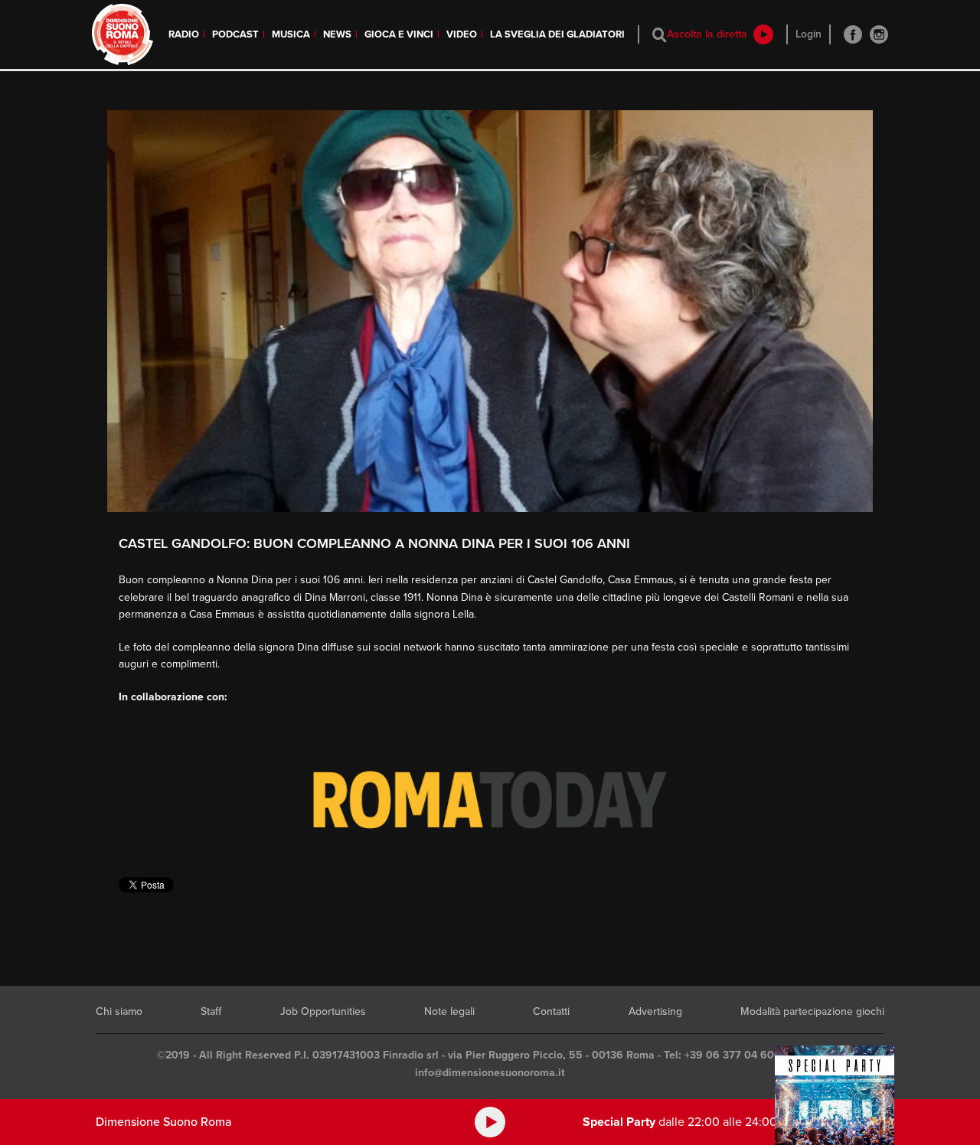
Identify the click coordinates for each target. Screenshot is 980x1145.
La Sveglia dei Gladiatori (557, 34)
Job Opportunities (323, 1011)
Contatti (551, 1011)
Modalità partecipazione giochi (812, 1011)
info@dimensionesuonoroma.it (490, 1072)
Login (808, 34)
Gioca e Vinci (398, 34)
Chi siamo (119, 1011)
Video (461, 34)
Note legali (449, 1011)
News (337, 34)
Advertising (655, 1011)
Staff (211, 1011)
